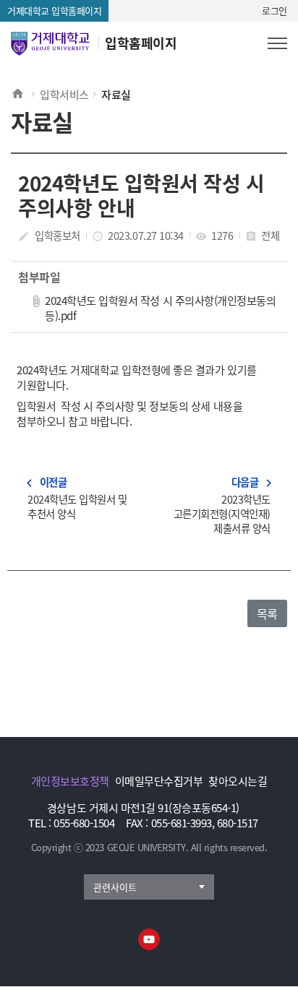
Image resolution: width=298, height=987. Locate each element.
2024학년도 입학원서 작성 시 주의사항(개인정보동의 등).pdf (160, 307)
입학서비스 (64, 94)
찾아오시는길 (237, 780)
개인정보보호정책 (70, 780)
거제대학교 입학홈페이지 (54, 10)
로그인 (274, 10)
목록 (267, 613)
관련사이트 (115, 887)
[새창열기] (149, 939)
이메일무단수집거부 (159, 780)
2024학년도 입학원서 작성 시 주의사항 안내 (141, 195)
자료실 (116, 94)
